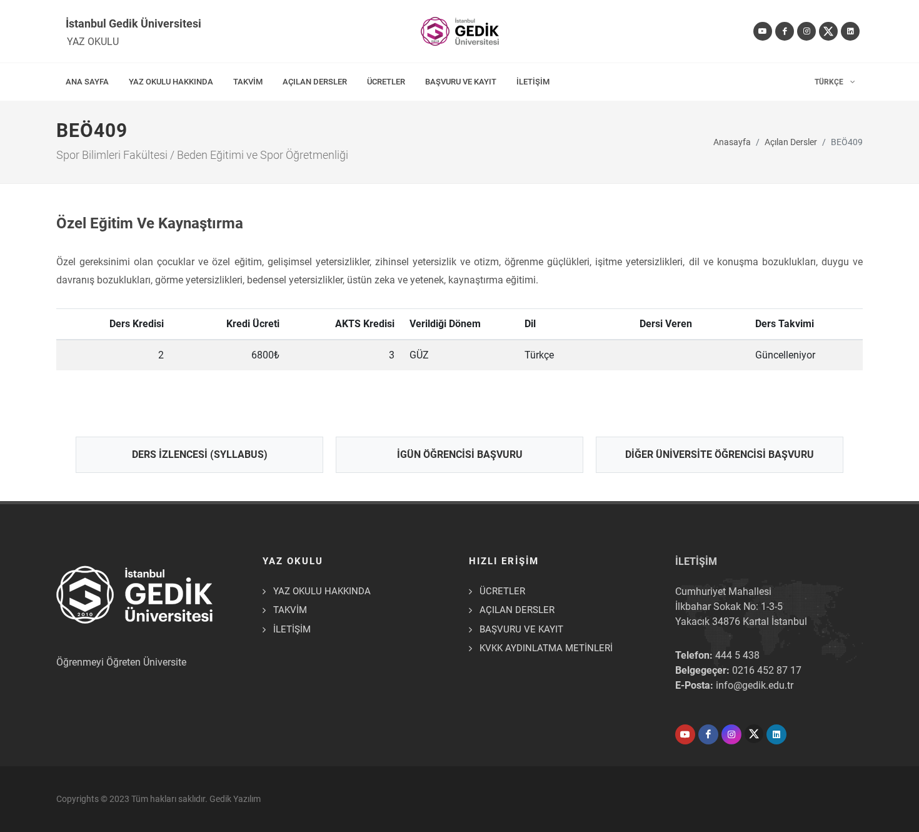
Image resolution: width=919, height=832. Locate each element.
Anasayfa (732, 142)
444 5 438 (737, 655)
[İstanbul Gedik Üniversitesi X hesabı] (828, 31)
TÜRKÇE (830, 82)
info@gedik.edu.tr (754, 685)
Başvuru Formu (73, 796)
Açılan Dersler (791, 142)
